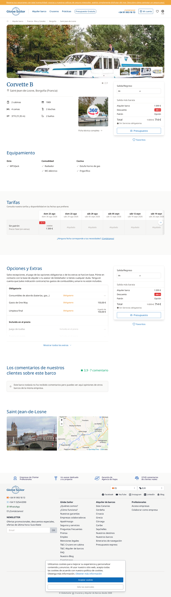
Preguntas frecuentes (71, 529)
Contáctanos (66, 560)
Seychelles (101, 529)
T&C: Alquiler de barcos (72, 548)
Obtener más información (88, 573)
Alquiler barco (17, 21)
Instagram (136, 494)
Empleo (64, 536)
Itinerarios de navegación (109, 540)
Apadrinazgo (66, 521)
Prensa (63, 533)
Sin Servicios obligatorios (130, 123)
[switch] (139, 140)
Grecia (99, 517)
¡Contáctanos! (108, 238)
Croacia (100, 513)
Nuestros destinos (105, 533)
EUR (144, 488)
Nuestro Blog (67, 556)
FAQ (62, 552)
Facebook (109, 494)
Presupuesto (141, 130)
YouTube (122, 494)
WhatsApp (14, 506)
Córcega (100, 521)
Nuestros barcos (104, 536)
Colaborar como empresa (145, 509)
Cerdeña (100, 509)
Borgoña (52, 21)
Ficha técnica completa (88, 130)
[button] (39, 11)
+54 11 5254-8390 (17, 502)
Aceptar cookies (85, 579)
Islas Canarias (103, 505)
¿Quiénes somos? (69, 505)
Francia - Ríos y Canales (36, 21)
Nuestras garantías (70, 513)
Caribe (99, 525)
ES (116, 488)
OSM (102, 449)
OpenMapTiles (93, 449)
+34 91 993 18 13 (17, 497)
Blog (162, 494)
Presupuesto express (106, 544)
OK (53, 530)
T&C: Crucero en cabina (72, 544)
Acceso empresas (140, 505)
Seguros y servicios (70, 525)
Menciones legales (69, 540)
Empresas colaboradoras (73, 517)
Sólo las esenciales (85, 587)
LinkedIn (151, 494)
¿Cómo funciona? (69, 509)
